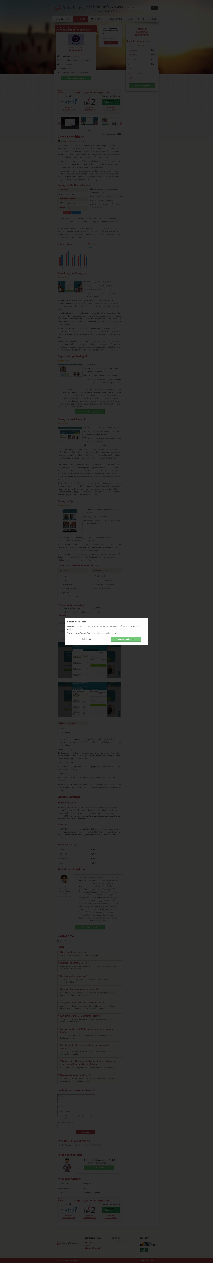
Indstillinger (86, 639)
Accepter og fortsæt (126, 639)
